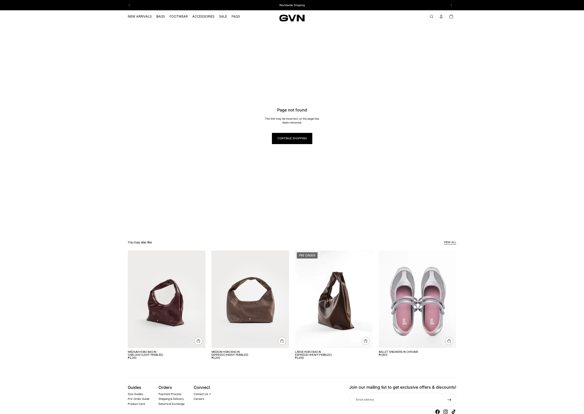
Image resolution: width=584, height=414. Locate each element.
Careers (199, 399)
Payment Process (170, 394)
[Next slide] (451, 5)
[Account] (441, 16)
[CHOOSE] (449, 341)
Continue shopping (292, 138)
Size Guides (135, 394)
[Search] (432, 16)
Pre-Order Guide (138, 399)
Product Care (136, 404)
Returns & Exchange (172, 404)
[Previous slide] (129, 5)
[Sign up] (449, 400)
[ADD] (198, 341)
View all (450, 242)
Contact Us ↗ (202, 394)
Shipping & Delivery (171, 399)
